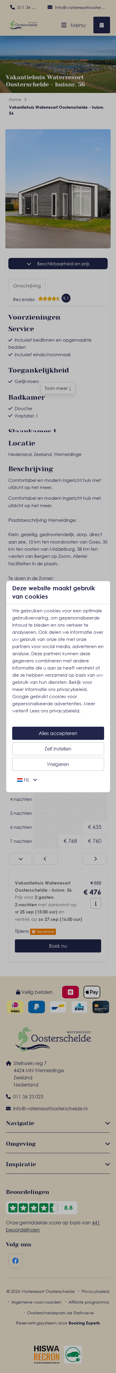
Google (20, 696)
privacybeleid (72, 689)
